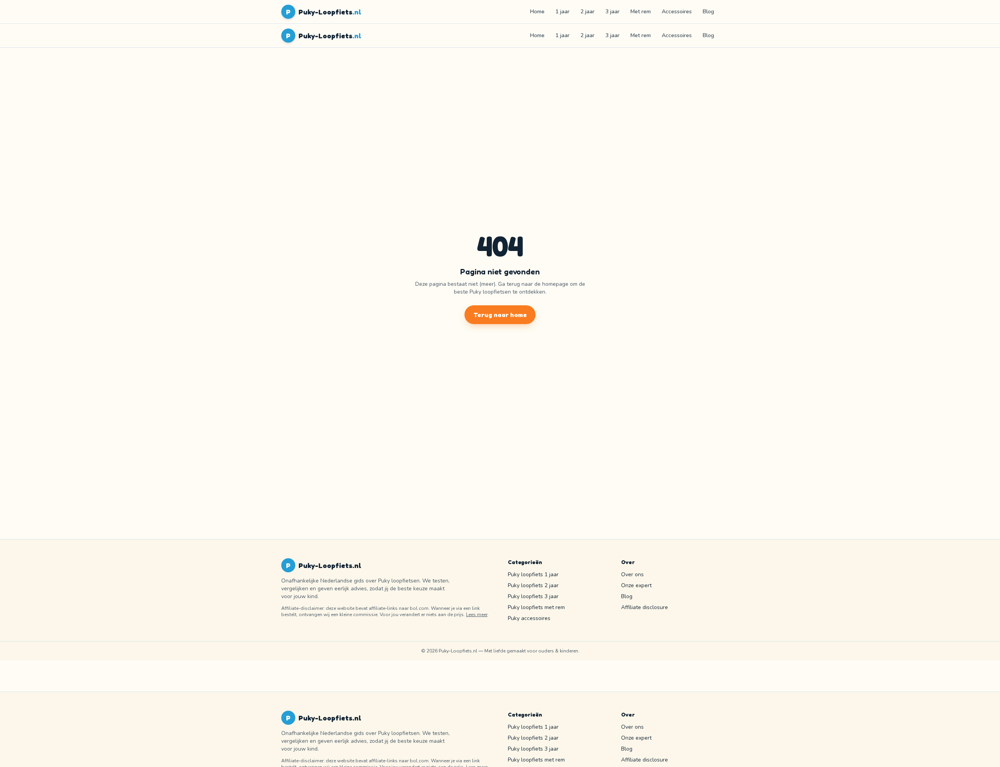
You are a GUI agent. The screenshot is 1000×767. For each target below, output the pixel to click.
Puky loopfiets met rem (536, 607)
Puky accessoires (529, 618)
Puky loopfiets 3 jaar (533, 596)
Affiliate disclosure (644, 607)
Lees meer (477, 614)
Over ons (632, 574)
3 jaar (612, 11)
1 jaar (562, 11)
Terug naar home (500, 315)
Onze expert (636, 585)
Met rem (640, 11)
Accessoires (677, 11)
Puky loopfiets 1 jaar (533, 574)
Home (537, 11)
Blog (708, 11)
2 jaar (587, 11)
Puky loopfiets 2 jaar (533, 585)
